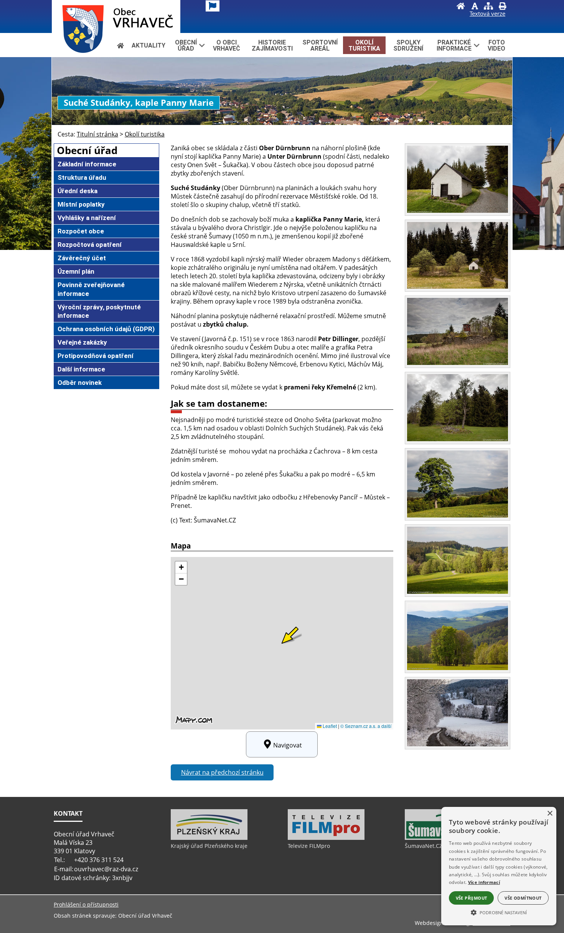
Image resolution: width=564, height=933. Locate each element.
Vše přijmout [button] (471, 898)
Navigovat (287, 745)
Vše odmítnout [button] (523, 898)
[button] (499, 911)
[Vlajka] (212, 5)
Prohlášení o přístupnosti (86, 904)
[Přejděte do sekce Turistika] (120, 45)
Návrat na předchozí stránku (222, 772)
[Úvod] (460, 6)
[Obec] (116, 16)
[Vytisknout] (502, 6)
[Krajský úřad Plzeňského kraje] (209, 838)
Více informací (484, 882)
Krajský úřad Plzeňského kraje (209, 845)
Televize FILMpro (309, 845)
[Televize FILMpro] (326, 838)
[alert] (498, 866)
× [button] (549, 813)
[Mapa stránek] (488, 6)
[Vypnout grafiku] (474, 6)
